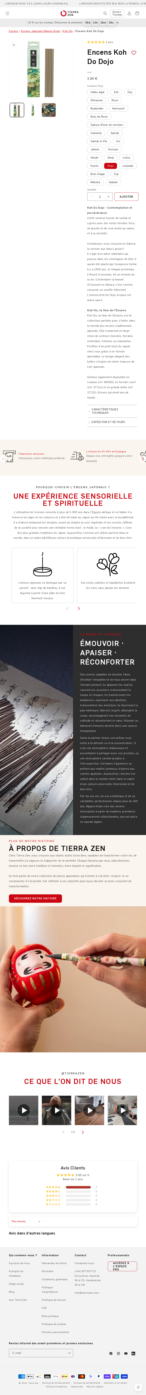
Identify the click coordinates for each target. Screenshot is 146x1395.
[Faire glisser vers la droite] (82, 1132)
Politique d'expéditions (50, 1289)
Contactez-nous (84, 1263)
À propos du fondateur (16, 1273)
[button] (7, 13)
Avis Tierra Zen (18, 1299)
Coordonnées (77, 1387)
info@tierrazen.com (87, 1292)
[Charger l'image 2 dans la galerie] (33, 110)
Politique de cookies (54, 1324)
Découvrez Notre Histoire (35, 898)
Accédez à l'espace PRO (121, 1266)
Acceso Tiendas (117, 13)
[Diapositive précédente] (3, 459)
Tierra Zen (33, 1383)
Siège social (16, 1283)
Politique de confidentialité (87, 1383)
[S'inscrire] (69, 1353)
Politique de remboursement (56, 1383)
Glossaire (47, 1271)
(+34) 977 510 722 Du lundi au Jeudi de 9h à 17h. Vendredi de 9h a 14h (88, 1278)
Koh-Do (68, 31)
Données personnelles (55, 1332)
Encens (13, 31)
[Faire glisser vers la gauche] (63, 1132)
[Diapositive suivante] (142, 459)
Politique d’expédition (56, 1387)
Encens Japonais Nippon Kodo (40, 31)
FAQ (44, 1307)
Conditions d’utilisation (115, 1383)
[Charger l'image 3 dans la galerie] (49, 110)
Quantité (91, 189)
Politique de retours (54, 1299)
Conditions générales (55, 1279)
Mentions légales (95, 1387)
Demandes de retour (54, 1263)
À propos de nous (19, 1263)
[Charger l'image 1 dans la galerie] (17, 110)
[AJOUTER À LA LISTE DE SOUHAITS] (132, 53)
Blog (11, 1291)
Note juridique (50, 1316)
